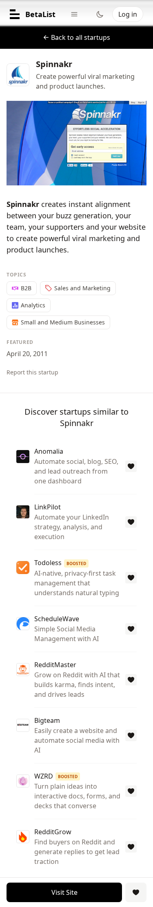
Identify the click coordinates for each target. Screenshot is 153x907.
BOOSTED (76, 563)
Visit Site (64, 892)
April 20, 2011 (27, 353)
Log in (127, 14)
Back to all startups (80, 37)
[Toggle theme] (100, 14)
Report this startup (32, 372)
